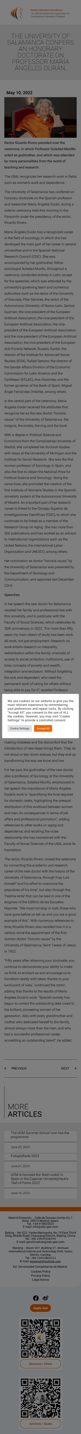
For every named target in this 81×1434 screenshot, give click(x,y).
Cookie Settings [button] (19, 728)
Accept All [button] (43, 728)
